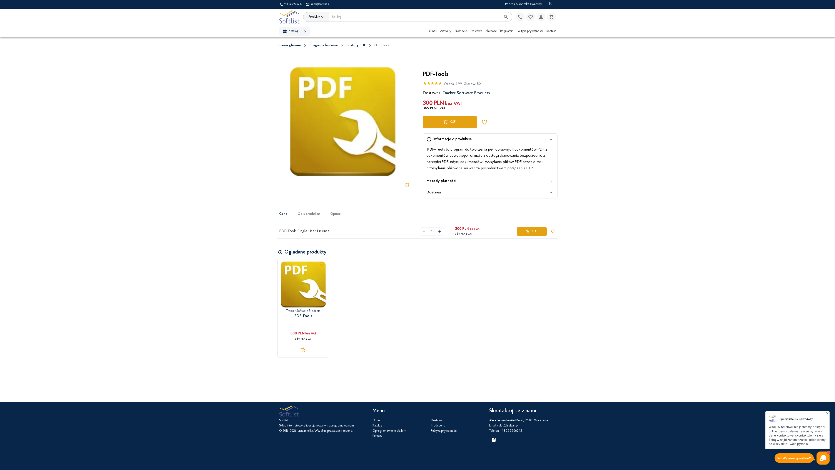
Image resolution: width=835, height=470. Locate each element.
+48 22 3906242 (293, 4)
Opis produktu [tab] (309, 214)
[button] (490, 139)
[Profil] (541, 17)
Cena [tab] (283, 214)
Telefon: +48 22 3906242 (505, 431)
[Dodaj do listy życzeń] (484, 122)
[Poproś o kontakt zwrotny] (520, 17)
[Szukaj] (506, 17)
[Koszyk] (551, 17)
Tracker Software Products (466, 93)
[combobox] (415, 17)
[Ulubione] (530, 17)
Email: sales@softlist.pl (503, 425)
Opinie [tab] (335, 214)
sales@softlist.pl (320, 4)
